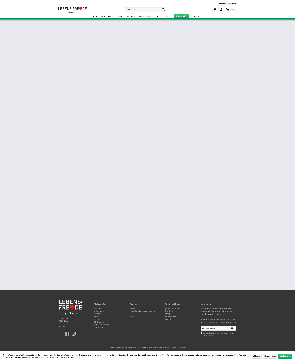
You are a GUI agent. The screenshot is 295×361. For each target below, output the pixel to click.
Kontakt (133, 308)
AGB (131, 314)
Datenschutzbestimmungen (221, 333)
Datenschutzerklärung (228, 322)
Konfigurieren (285, 356)
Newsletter (169, 311)
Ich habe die (206, 333)
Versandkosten (142, 347)
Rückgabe (168, 314)
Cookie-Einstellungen (172, 308)
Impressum (134, 316)
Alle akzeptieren (270, 356)
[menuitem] (140, 9)
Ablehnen (256, 356)
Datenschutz (169, 319)
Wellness (97, 314)
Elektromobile (99, 322)
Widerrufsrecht (170, 316)
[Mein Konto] (221, 9)
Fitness (97, 316)
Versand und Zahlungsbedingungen (142, 311)
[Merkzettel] (214, 9)
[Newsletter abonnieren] (232, 328)
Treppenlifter (98, 319)
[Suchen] (163, 9)
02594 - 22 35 (65, 326)
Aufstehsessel (99, 311)
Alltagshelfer (98, 308)
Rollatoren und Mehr (101, 325)
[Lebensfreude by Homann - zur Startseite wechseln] (72, 10)
